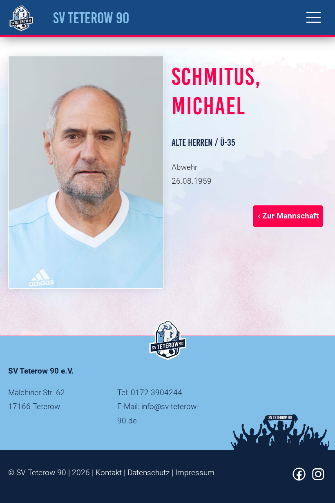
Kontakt (109, 472)
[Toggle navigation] (314, 17)
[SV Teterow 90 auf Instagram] (318, 478)
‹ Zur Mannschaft (288, 215)
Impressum (194, 472)
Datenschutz (148, 472)
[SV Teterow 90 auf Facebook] (299, 478)
